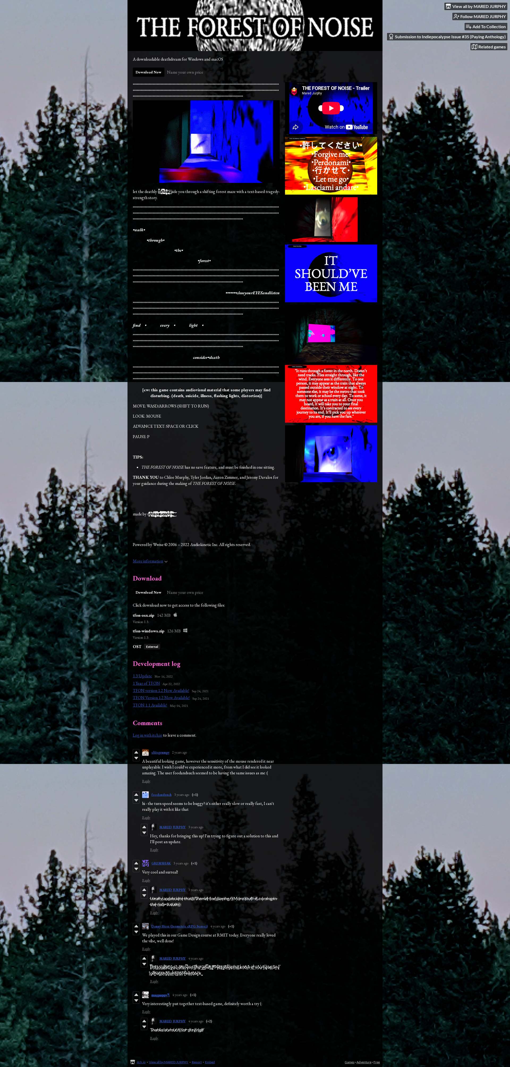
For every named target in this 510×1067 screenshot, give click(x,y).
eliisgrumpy (160, 752)
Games (349, 1062)
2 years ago (179, 752)
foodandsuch (161, 794)
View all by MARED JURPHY (168, 1062)
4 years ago (217, 926)
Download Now (149, 72)
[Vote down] (136, 758)
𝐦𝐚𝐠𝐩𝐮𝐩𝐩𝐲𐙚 (160, 995)
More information (148, 561)
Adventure (363, 1062)
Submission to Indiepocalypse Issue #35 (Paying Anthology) (450, 36)
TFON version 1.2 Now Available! (161, 690)
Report (197, 1062)
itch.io (141, 1062)
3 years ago (181, 794)
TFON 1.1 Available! (150, 705)
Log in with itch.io (147, 735)
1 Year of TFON (146, 683)
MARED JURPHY (172, 827)
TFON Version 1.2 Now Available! (161, 697)
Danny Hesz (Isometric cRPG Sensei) (179, 926)
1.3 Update (142, 676)
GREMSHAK (161, 863)
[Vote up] (136, 752)
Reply (146, 781)
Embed (210, 1062)
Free (376, 1062)
